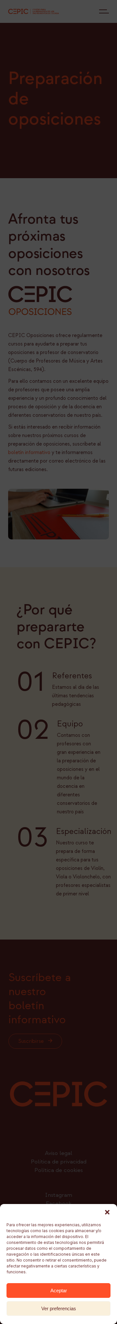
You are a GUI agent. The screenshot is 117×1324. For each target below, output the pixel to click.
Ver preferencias (58, 1308)
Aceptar (58, 1290)
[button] (107, 1212)
